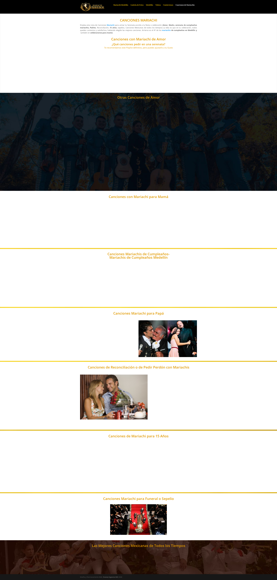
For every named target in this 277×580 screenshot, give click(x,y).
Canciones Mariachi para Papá (138, 314)
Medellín (149, 5)
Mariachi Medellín (120, 5)
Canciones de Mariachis (185, 5)
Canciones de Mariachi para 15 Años (138, 436)
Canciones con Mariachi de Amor (138, 39)
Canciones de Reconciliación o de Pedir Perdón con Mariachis (138, 367)
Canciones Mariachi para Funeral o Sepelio (138, 499)
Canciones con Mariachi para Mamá (138, 197)
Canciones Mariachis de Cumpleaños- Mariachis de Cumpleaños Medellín (138, 256)
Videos (158, 5)
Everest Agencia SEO (110, 577)
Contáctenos (168, 5)
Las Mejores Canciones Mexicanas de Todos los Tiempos (138, 546)
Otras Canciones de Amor (138, 98)
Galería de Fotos (136, 5)
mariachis (166, 30)
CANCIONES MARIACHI (138, 20)
